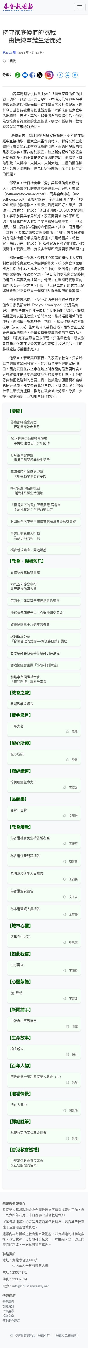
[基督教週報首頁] (18, 7)
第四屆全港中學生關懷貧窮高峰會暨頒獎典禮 (43, 521)
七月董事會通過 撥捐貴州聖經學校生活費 (30, 458)
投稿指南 (8, 1315)
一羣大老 (17, 726)
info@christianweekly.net (30, 1286)
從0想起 (16, 993)
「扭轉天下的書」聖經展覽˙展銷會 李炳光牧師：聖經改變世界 (35, 507)
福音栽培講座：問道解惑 (28, 550)
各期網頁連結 (11, 1320)
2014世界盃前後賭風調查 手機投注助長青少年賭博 (30, 441)
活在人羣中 (18, 1105)
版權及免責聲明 (66, 1335)
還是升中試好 (20, 937)
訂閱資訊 (8, 1306)
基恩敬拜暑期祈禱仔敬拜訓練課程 (35, 653)
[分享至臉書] (32, 75)
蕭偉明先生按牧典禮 (25, 572)
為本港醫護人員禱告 (25, 909)
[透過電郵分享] (25, 75)
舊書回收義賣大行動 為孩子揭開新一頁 (25, 536)
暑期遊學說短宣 (21, 704)
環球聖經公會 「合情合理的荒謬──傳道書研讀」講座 (38, 639)
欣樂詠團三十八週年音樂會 (30, 624)
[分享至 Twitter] (40, 75)
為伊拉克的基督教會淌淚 (28, 1133)
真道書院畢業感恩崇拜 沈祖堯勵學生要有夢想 (28, 474)
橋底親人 (17, 1049)
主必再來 (17, 965)
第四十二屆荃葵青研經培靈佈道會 (35, 601)
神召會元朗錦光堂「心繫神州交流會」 (38, 612)
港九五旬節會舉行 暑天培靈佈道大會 (23, 587)
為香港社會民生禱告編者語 (30, 838)
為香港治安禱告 (21, 891)
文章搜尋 (8, 1311)
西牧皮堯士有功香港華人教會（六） (36, 1077)
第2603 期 (9, 52)
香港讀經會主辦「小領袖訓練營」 (35, 665)
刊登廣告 (8, 1301)
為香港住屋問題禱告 (25, 856)
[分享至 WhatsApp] (17, 75)
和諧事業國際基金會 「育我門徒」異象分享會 (28, 679)
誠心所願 (17, 754)
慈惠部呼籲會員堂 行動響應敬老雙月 (25, 424)
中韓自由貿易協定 (23, 1021)
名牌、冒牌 (18, 810)
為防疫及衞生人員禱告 (26, 873)
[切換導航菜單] (80, 7)
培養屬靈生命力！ (23, 782)
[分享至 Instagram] (49, 75)
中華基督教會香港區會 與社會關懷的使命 (26, 1163)
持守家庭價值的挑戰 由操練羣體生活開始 (26, 491)
